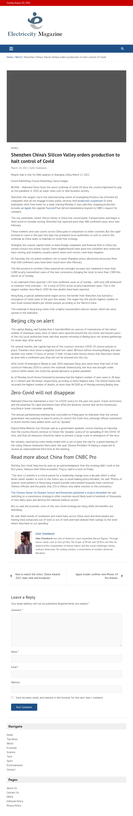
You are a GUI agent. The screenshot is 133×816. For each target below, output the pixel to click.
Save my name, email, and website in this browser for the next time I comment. (59, 697)
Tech (9, 756)
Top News (12, 739)
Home (10, 734)
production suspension (90, 200)
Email (15, 667)
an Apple (26, 208)
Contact (11, 769)
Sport (10, 760)
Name (15, 651)
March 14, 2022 (19, 168)
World (14, 148)
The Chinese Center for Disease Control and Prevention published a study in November (59, 492)
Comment (17, 610)
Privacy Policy (14, 805)
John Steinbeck (38, 168)
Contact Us (13, 792)
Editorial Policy (15, 801)
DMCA (10, 796)
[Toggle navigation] (11, 49)
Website (15, 682)
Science (11, 752)
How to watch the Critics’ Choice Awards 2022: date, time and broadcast (37, 576)
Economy (12, 747)
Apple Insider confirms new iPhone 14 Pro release (97, 576)
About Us (12, 788)
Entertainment (15, 765)
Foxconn (50, 208)
